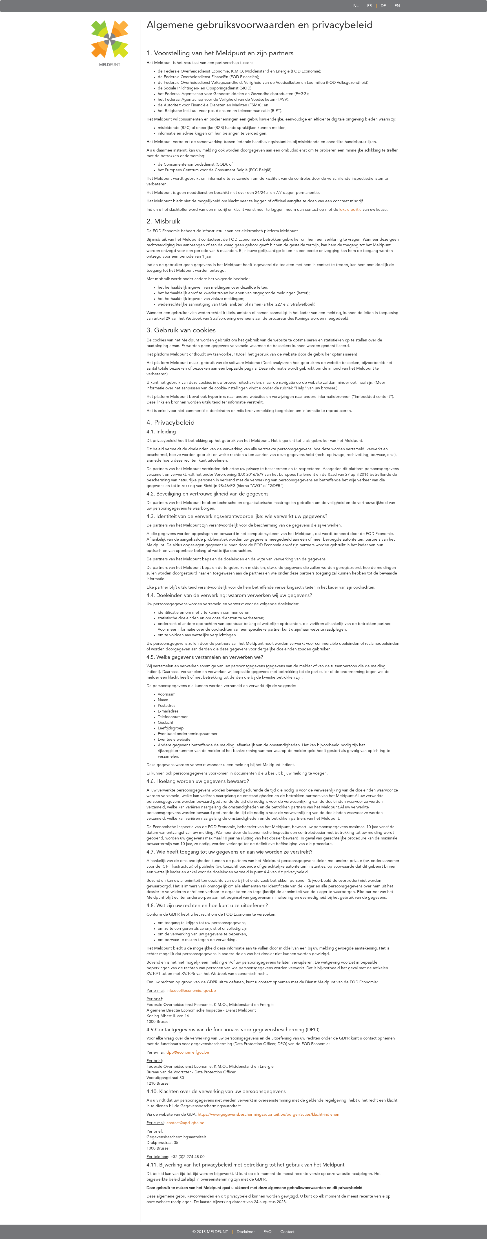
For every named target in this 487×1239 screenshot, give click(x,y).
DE (383, 6)
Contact (287, 1232)
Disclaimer (246, 1232)
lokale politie (350, 210)
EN (397, 6)
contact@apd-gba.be (185, 1123)
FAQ (268, 1232)
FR (369, 6)
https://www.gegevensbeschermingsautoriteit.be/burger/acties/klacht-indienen (268, 1115)
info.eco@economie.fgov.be (191, 991)
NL (355, 6)
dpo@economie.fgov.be (188, 1052)
